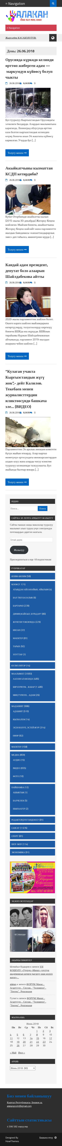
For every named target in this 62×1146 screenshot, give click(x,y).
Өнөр (16, 735)
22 (37, 1042)
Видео (16, 768)
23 (44, 1042)
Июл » (21, 1052)
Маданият (17, 706)
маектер (18, 638)
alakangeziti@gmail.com (19, 1106)
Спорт (14, 836)
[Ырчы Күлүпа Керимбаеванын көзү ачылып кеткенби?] (44, 917)
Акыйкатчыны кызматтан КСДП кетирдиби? (29, 171)
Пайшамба (17, 787)
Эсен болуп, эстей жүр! (26, 727)
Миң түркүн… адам (24, 695)
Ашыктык (18, 792)
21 (31, 1042)
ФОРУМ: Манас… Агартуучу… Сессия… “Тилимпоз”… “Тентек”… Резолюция (28, 987)
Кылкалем (19, 719)
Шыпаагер (19, 808)
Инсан (16, 630)
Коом (14, 584)
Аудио (16, 760)
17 (50, 1038)
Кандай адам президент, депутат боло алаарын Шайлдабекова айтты (26, 270)
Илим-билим (18, 576)
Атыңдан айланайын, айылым (31, 589)
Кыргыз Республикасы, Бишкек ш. (24, 1102)
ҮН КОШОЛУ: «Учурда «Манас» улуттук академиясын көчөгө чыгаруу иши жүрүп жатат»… (31, 972)
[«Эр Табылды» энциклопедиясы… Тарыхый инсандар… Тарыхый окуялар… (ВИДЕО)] (21, 941)
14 (31, 1038)
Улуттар (17, 654)
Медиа (15, 754)
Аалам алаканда (23, 678)
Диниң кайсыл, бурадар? (27, 613)
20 (24, 1042)
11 (11, 1038)
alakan (13, 984)
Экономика (18, 852)
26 (18, 1045)
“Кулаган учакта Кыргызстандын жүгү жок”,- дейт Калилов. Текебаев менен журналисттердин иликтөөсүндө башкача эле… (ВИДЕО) (26, 388)
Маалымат (17, 673)
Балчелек (18, 800)
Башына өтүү (46, 1137)
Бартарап (18, 605)
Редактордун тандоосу (25, 819)
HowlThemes (12, 1141)
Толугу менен (16, 153)
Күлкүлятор (18, 665)
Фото (16, 776)
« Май (13, 1052)
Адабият (18, 711)
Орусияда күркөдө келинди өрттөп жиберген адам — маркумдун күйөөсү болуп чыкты (29, 68)
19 (18, 1042)
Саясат (15, 828)
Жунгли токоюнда (24, 622)
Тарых (16, 646)
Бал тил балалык (23, 597)
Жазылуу (19, 550)
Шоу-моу (16, 844)
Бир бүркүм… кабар (24, 686)
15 (37, 1038)
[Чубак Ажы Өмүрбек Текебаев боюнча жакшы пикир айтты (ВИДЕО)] (44, 941)
